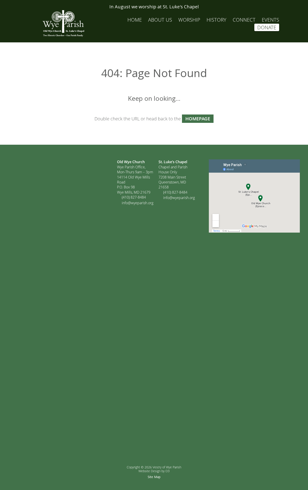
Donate (266, 27)
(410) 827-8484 (134, 197)
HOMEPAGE (197, 119)
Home (134, 19)
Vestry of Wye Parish (167, 467)
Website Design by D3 (154, 471)
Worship (189, 19)
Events (270, 19)
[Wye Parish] (63, 23)
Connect (244, 19)
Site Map (154, 477)
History (216, 19)
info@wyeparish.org (137, 202)
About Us (160, 19)
